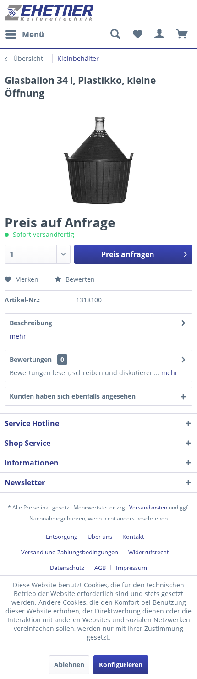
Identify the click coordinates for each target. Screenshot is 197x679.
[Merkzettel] (137, 34)
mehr (18, 336)
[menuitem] (24, 34)
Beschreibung (31, 322)
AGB (100, 568)
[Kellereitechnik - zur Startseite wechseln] (49, 13)
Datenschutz (67, 568)
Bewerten (79, 279)
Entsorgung (61, 536)
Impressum (131, 568)
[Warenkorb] (182, 34)
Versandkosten (148, 507)
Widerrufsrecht (148, 552)
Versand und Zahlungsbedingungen (69, 552)
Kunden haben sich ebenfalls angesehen (73, 396)
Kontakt (133, 536)
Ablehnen (69, 664)
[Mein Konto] (160, 34)
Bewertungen (31, 359)
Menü (33, 34)
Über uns (100, 536)
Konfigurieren (120, 664)
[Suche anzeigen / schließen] (115, 34)
